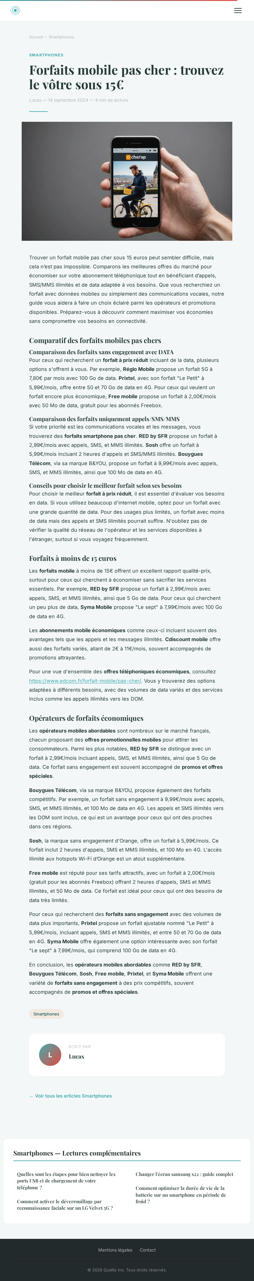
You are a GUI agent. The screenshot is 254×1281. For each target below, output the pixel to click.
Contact (148, 1249)
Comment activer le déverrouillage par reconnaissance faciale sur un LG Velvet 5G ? (65, 1204)
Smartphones (61, 36)
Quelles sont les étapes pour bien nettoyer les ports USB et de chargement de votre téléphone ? (66, 1181)
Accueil (36, 36)
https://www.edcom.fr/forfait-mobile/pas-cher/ (85, 681)
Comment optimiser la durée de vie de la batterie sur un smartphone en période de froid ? (181, 1194)
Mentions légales (115, 1249)
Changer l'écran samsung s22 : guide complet (184, 1174)
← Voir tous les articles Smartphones (70, 1096)
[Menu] (238, 10)
